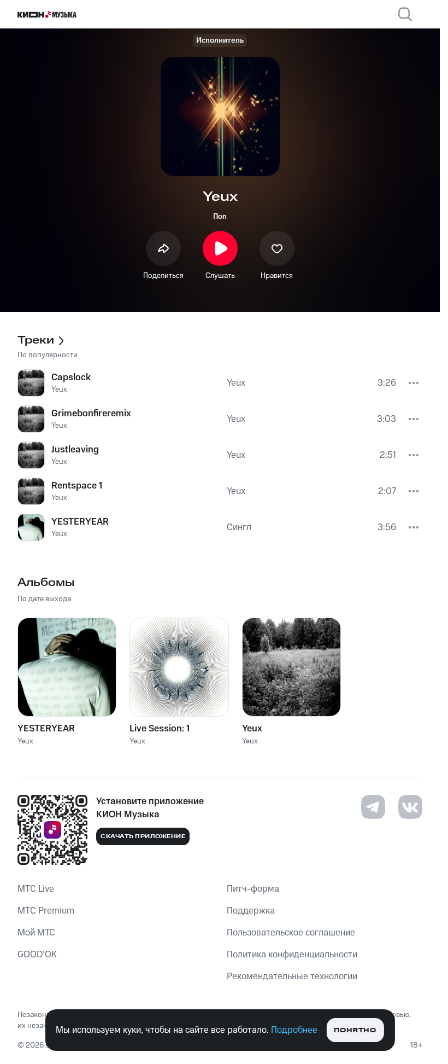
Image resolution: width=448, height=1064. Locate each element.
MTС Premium (45, 910)
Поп (220, 216)
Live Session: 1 (159, 728)
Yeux (252, 728)
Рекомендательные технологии (292, 976)
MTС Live (35, 889)
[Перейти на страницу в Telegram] (373, 807)
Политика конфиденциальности (292, 954)
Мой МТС (36, 932)
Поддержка (251, 910)
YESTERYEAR (46, 728)
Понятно (355, 1030)
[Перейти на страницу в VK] (410, 807)
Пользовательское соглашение (291, 932)
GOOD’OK (37, 954)
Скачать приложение (143, 836)
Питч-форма (253, 889)
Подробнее (294, 1030)
